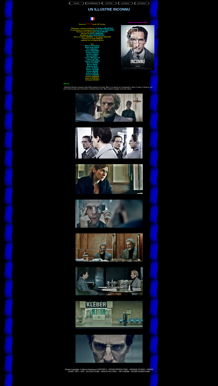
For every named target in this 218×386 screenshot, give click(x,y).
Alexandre (103, 30)
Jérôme (96, 33)
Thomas (92, 75)
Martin (92, 63)
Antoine (92, 61)
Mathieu (92, 46)
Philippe (92, 52)
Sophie (92, 59)
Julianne (92, 71)
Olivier (92, 51)
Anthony (92, 73)
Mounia (92, 64)
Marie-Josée (92, 47)
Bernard (92, 56)
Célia (96, 35)
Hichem (92, 70)
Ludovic (92, 58)
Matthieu (105, 28)
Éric (92, 49)
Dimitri (92, 68)
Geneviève (92, 54)
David (102, 32)
